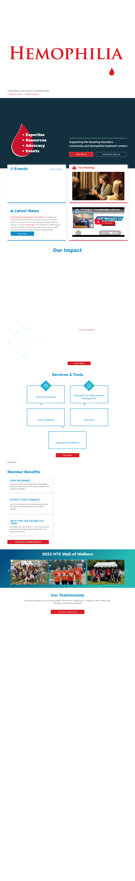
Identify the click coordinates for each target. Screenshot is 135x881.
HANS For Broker (32, 94)
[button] (74, 185)
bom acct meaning (86, 330)
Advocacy (89, 419)
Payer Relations (46, 419)
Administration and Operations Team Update (27, 217)
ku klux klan (30, 225)
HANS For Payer (15, 94)
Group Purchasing (46, 397)
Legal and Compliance (67, 442)
